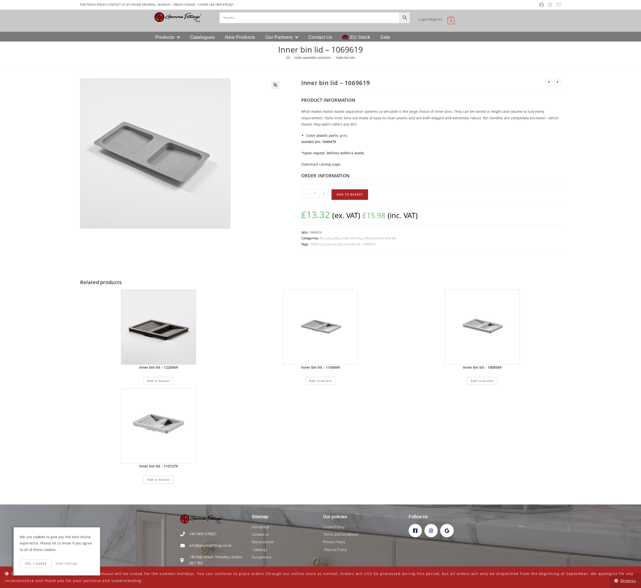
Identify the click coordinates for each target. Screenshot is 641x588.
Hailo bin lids (345, 57)
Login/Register (430, 19)
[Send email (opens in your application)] (557, 5)
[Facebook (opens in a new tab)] (541, 4)
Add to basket (350, 194)
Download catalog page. (321, 164)
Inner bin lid (332, 244)
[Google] (446, 530)
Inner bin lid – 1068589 (482, 367)
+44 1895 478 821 (221, 5)
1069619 (315, 244)
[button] (275, 85)
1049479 (329, 141)
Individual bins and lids (379, 238)
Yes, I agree (36, 563)
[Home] (288, 57)
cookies (39, 536)
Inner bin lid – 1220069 (158, 367)
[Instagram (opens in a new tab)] (550, 4)
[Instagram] (431, 530)
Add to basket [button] (158, 381)
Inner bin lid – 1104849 (320, 367)
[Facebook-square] (415, 530)
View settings (67, 563)
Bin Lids (325, 238)
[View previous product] (548, 82)
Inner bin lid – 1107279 (158, 466)
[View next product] (557, 82)
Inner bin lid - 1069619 (359, 244)
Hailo (336, 238)
